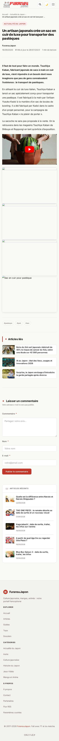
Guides (6, 624)
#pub (19, 323)
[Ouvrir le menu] (53, 4)
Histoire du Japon (11, 665)
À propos (7, 689)
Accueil (5, 14)
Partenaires (8, 701)
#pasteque (8, 323)
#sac (27, 323)
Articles (6, 619)
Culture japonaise (11, 660)
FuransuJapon (23, 726)
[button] (29, 149)
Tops (5, 630)
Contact (7, 695)
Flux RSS (7, 706)
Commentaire (9, 413)
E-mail (6, 455)
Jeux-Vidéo (8, 671)
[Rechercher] (40, 4)
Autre (5, 654)
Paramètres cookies (12, 712)
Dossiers (7, 636)
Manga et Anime (10, 677)
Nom (5, 441)
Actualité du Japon (17, 14)
